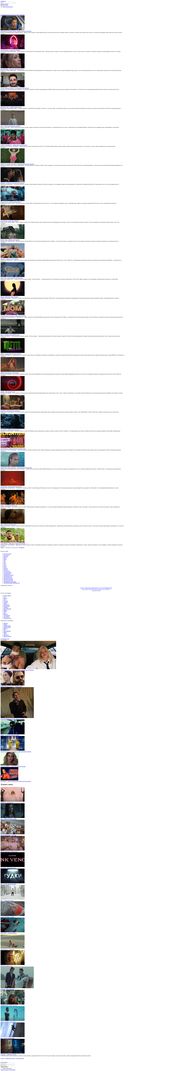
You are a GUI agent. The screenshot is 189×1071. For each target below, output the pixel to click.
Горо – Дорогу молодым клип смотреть (10, 126)
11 (9, 547)
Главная (3, 14)
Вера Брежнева (7, 608)
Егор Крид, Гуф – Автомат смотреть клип (11, 107)
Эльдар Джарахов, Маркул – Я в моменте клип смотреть (15, 88)
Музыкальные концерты (10, 581)
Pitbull (5, 632)
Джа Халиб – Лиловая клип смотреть (10, 429)
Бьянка (5, 610)
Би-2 (5, 612)
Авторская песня (8, 577)
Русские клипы (7, 553)
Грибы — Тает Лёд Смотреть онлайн (10, 735)
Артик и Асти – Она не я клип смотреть (11, 202)
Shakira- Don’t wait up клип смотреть (10, 372)
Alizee (5, 633)
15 (15, 547)
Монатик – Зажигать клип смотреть (10, 258)
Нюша (5, 603)
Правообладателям (10, 1058)
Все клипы (6, 555)
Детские (6, 569)
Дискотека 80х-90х (8, 580)
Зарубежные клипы (8, 575)
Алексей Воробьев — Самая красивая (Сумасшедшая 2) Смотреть (17, 670)
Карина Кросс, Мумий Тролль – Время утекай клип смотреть (16, 31)
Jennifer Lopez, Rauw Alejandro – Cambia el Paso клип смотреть (16, 467)
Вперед (22, 547)
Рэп (4, 561)
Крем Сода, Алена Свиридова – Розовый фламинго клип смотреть (17, 164)
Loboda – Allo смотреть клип (8, 391)
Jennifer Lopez (7, 625)
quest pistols (6, 604)
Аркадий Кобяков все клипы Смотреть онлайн (12, 719)
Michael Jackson (7, 636)
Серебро (6, 602)
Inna (5, 629)
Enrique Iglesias (7, 627)
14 (14, 547)
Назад (2, 547)
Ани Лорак (6, 616)
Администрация (20, 1058)
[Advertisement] (94, 11)
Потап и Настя (7, 595)
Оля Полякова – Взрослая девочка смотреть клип (13, 448)
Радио (6, 14)
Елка (5, 599)
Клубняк (6, 556)
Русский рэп (7, 571)
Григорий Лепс (7, 618)
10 (8, 547)
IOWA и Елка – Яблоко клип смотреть (10, 240)
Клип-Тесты (11, 14)
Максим (6, 614)
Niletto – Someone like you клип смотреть (11, 353)
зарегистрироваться (8, 6)
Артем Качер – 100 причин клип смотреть (11, 486)
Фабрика (6, 607)
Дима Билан (7, 606)
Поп (5, 560)
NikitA (5, 611)
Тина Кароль (7, 615)
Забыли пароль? (5, 1069)
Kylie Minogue (7, 631)
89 (19, 547)
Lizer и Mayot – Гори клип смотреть (10, 221)
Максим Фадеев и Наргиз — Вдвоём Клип (11, 686)
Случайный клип (5, 638)
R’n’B (5, 565)
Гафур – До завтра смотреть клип (9, 505)
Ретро (5, 567)
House (5, 559)
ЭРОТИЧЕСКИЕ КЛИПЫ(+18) (12, 583)
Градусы (6, 601)
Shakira (5, 624)
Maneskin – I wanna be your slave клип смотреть (12, 183)
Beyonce (6, 623)
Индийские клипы (8, 579)
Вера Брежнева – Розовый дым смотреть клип (12, 69)
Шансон (6, 568)
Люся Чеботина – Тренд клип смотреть (10, 50)
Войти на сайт (4, 1066)
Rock (5, 563)
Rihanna (5, 628)
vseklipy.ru (3, 1)
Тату (5, 597)
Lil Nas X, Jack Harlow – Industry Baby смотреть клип (14, 145)
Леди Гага (6, 635)
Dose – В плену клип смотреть (8, 524)
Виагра (5, 598)
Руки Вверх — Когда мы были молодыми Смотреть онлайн (16, 781)
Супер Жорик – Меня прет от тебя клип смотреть (13, 543)
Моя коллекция (4, 4)
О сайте (3, 1058)
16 (17, 547)
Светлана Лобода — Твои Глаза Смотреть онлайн (13, 766)
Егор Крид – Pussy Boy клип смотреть (10, 410)
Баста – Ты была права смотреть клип (10, 334)
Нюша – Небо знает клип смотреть (9, 296)
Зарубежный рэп (8, 576)
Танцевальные (7, 573)
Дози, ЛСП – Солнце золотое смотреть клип (12, 277)
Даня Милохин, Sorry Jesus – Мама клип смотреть (13, 315)
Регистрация (12, 1069)
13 (12, 547)
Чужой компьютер (7, 1068)
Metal (5, 557)
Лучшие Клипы (7, 572)
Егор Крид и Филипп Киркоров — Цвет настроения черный (16, 751)
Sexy (5, 564)
